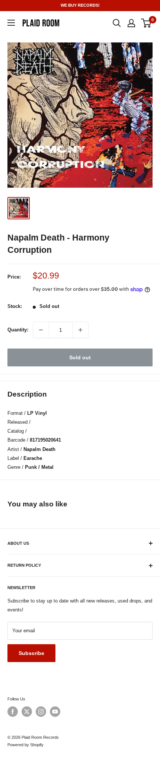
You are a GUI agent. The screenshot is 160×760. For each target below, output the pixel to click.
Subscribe (31, 653)
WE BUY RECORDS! (80, 5)
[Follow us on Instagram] (41, 711)
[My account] (131, 23)
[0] (146, 23)
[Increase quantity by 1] (80, 330)
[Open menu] (11, 23)
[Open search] (117, 23)
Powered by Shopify (25, 744)
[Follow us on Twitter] (27, 711)
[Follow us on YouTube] (55, 711)
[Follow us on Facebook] (12, 711)
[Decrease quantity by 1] (41, 330)
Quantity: (17, 330)
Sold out (80, 357)
